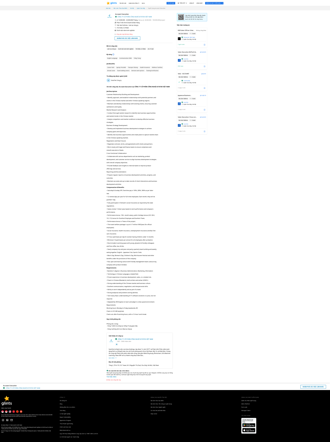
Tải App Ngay (170, 3)
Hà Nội (132, 8)
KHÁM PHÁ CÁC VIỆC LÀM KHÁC (127, 38)
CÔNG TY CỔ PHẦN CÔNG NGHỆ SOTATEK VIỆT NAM (134, 17)
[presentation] (112, 3)
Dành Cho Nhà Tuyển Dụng (213, 3)
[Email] (11, 420)
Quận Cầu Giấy (141, 8)
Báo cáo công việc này (114, 380)
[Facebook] (3, 420)
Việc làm (108, 8)
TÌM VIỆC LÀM (122, 3)
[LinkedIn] (7, 420)
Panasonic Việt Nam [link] (189, 37)
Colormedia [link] (186, 80)
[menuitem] (182, 3)
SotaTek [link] (185, 59)
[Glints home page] (112, 3)
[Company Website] (116, 344)
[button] (116, 17)
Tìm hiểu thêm (111, 377)
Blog (143, 3)
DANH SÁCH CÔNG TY (134, 3)
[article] (192, 37)
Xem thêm (112, 358)
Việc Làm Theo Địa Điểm (120, 8)
